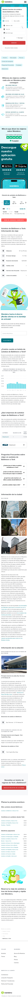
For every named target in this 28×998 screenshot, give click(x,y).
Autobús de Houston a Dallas (8, 854)
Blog (15, 956)
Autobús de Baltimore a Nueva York (9, 810)
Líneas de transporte (7, 61)
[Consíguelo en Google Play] (20, 166)
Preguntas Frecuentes (8, 65)
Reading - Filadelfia (5, 825)
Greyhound (5, 437)
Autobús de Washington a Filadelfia (9, 836)
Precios (21, 57)
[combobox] (14, 25)
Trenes (3, 956)
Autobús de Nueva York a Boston (9, 845)
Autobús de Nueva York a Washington (10, 843)
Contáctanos (4, 974)
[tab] (7, 22)
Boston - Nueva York (6, 841)
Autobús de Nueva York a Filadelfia (9, 847)
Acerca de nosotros (19, 953)
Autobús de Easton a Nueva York (9, 820)
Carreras (16, 962)
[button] (25, 2)
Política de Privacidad (7, 984)
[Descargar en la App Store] (6, 166)
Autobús (3, 953)
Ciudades (18, 65)
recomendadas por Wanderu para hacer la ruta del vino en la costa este (14, 607)
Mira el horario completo (14, 220)
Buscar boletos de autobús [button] (14, 787)
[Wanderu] (7, 2)
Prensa (16, 959)
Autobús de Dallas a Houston (8, 851)
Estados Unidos (6, 931)
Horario (5, 57)
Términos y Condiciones (7, 980)
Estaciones (5, 68)
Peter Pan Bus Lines (6, 694)
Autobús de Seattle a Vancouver (9, 856)
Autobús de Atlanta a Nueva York (9, 838)
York (4, 936)
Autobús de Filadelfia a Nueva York (9, 823)
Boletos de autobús (6, 929)
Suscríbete (7, 340)
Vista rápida (13, 57)
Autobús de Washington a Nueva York (10, 834)
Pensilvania (5, 933)
